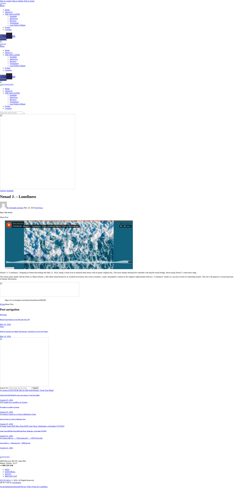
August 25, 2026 (6, 400)
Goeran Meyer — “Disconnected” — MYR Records (15, 443)
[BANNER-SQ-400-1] (24, 386)
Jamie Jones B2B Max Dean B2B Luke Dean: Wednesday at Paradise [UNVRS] (23, 431)
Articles (3, 191)
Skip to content (6, 1)
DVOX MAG (5, 480)
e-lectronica (16, 482)
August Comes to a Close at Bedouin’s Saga (13, 419)
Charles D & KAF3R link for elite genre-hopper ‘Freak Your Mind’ (20, 395)
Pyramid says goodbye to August (9, 407)
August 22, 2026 (6, 436)
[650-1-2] (39, 296)
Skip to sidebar (18, 1)
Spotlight (9, 191)
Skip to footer (29, 1)
